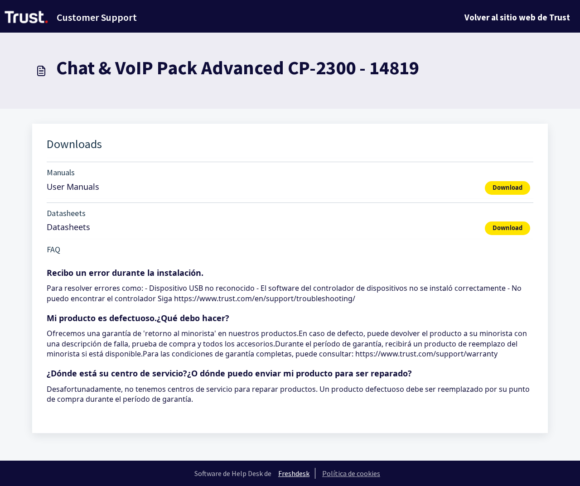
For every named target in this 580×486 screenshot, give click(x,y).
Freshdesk (293, 473)
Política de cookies (351, 473)
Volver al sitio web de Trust (517, 17)
